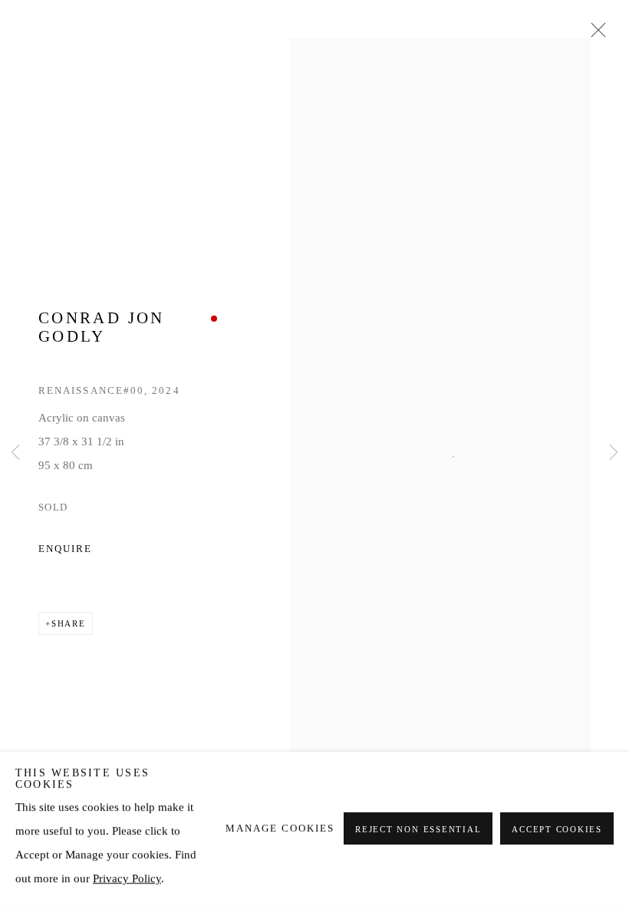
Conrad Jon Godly (101, 327)
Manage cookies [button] (280, 828)
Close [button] (594, 34)
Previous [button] (15, 453)
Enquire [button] (65, 549)
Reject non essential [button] (418, 830)
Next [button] (613, 453)
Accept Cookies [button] (557, 830)
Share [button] (68, 623)
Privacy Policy (127, 878)
